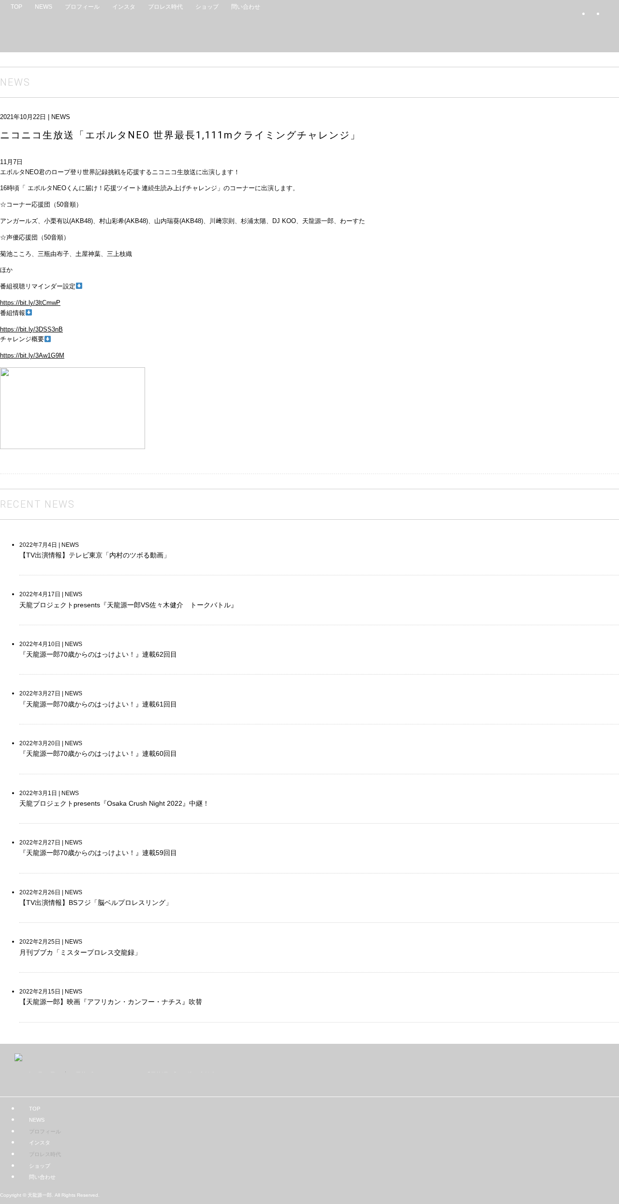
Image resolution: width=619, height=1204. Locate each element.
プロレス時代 (165, 6)
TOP (16, 6)
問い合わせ (245, 6)
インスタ (123, 6)
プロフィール (82, 6)
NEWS (43, 6)
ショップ (207, 6)
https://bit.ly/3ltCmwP (30, 302)
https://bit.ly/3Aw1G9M (32, 355)
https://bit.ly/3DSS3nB (31, 329)
